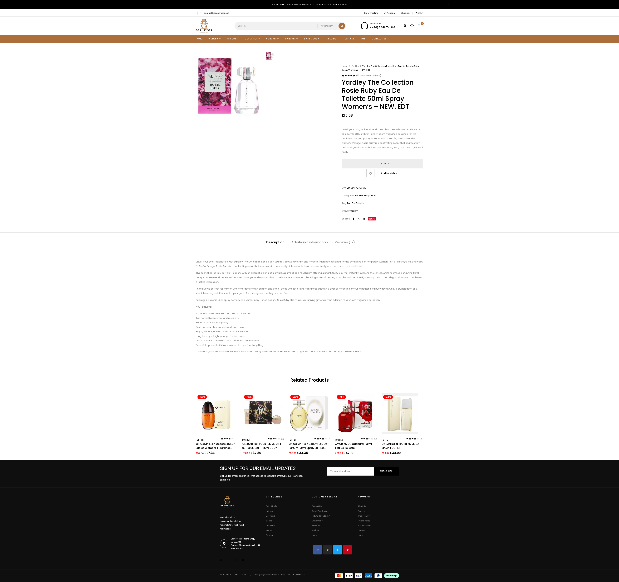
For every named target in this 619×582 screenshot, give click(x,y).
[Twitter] (358, 218)
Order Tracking (371, 13)
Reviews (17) (345, 242)
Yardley (353, 211)
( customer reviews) (368, 75)
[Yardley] (270, 55)
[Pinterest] (347, 549)
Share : (346, 218)
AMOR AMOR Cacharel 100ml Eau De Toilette (353, 446)
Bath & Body (271, 506)
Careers (361, 511)
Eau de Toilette (355, 203)
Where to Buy (363, 516)
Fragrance (370, 195)
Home (345, 66)
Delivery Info (317, 521)
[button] (420, 26)
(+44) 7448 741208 (382, 27)
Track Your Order (319, 511)
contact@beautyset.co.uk (216, 13)
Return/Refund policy (321, 516)
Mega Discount (364, 526)
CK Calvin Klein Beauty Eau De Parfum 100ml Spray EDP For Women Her (308, 446)
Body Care (270, 516)
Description (275, 242)
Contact (361, 530)
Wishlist (419, 13)
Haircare (269, 511)
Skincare (269, 521)
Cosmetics (270, 526)
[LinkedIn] (364, 218)
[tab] (275, 242)
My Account (389, 13)
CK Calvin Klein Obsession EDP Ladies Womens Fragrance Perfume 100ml (215, 446)
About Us (362, 506)
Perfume (269, 535)
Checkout (405, 13)
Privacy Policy (364, 521)
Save (373, 219)
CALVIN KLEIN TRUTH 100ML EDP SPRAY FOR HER (401, 446)
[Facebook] (353, 218)
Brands (269, 530)
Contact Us (317, 506)
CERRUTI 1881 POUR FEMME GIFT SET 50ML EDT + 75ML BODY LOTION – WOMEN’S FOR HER (261, 446)
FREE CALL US (375, 23)
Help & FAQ (316, 526)
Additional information (309, 242)
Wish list (316, 530)
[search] (342, 26)
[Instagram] (327, 549)
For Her (355, 66)
